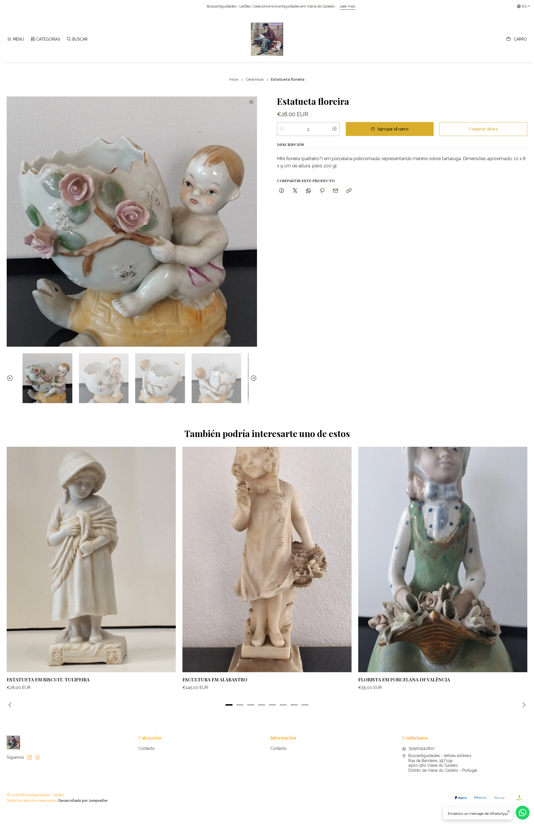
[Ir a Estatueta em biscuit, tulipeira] (91, 559)
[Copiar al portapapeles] (348, 191)
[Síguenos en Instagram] (29, 757)
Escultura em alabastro (214, 679)
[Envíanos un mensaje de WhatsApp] (523, 813)
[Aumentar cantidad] (334, 129)
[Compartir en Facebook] (281, 191)
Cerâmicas (255, 79)
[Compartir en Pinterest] (322, 191)
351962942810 (421, 748)
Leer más (191, 6)
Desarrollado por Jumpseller (83, 800)
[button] (229, 704)
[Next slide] (253, 378)
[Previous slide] (11, 378)
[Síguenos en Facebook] (37, 757)
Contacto (147, 748)
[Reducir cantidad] (282, 129)
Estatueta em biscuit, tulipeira (48, 679)
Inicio (233, 79)
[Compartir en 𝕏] (295, 191)
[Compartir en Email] (335, 191)
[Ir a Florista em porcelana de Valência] (442, 559)
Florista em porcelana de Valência (404, 679)
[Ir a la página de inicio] (267, 39)
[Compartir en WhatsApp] (308, 191)
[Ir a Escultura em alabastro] (267, 559)
